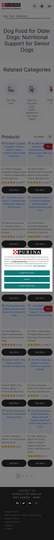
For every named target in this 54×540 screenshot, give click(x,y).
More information (39, 266)
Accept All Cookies (27, 273)
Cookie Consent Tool (27, 286)
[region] (27, 270)
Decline (27, 279)
